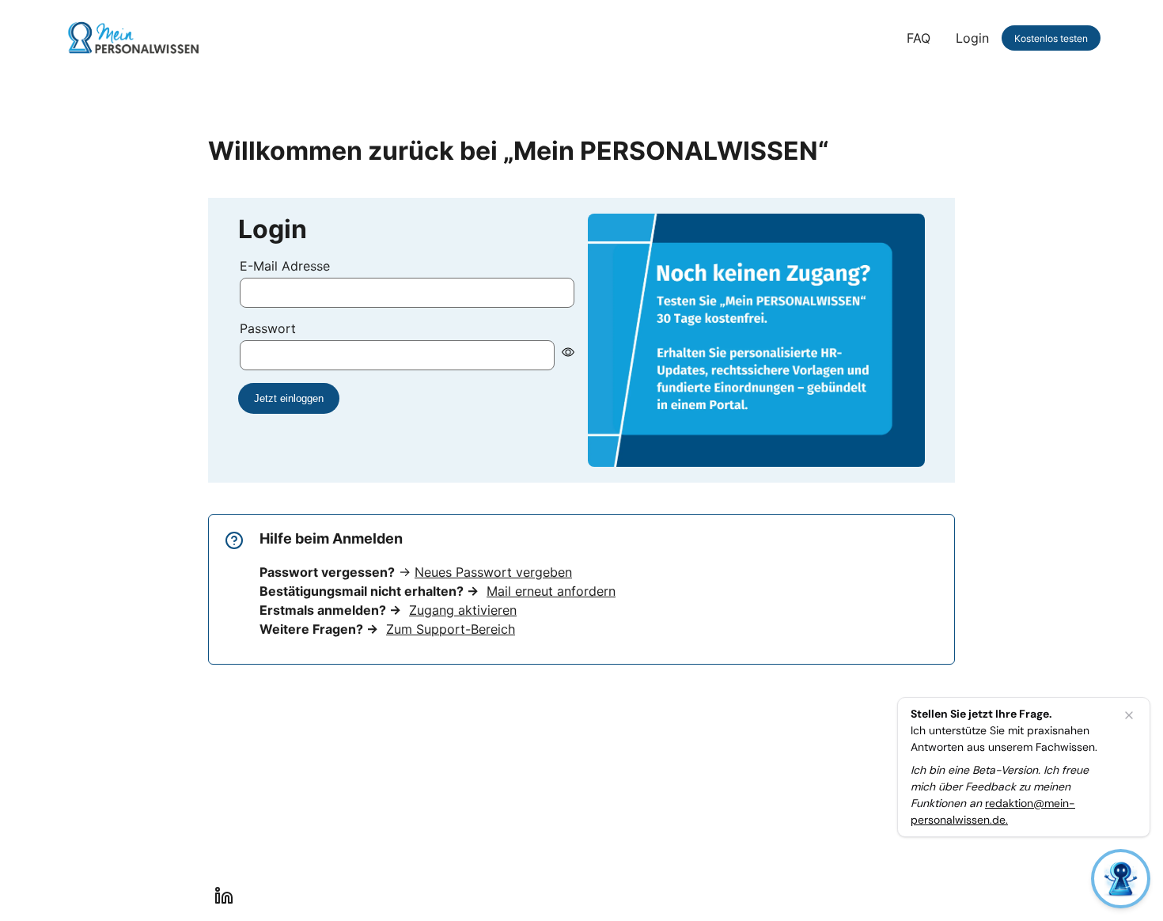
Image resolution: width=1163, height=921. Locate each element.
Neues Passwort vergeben (493, 572)
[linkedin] (224, 895)
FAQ (918, 38)
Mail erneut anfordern (551, 591)
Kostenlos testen (1051, 38)
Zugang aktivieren (463, 610)
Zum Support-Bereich (450, 629)
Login (972, 38)
